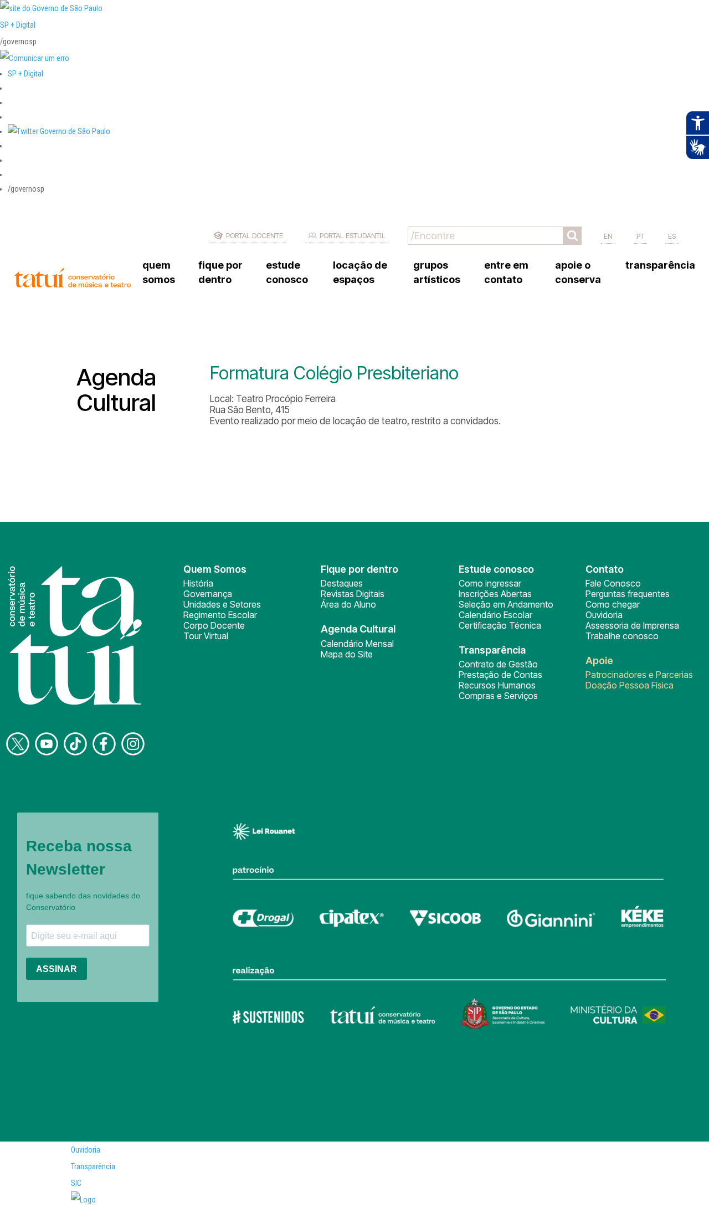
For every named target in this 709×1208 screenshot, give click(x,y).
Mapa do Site (347, 654)
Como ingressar (490, 583)
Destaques (342, 583)
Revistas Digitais (352, 593)
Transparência (93, 1166)
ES (672, 236)
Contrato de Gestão (498, 664)
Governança (207, 593)
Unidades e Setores (222, 604)
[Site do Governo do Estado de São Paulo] (51, 8)
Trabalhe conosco (622, 635)
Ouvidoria (604, 614)
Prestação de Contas (500, 674)
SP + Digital (17, 24)
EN (608, 236)
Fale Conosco (613, 583)
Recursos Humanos (497, 685)
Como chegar (612, 604)
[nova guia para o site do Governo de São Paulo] (34, 58)
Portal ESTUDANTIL (353, 235)
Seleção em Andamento (506, 604)
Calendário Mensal (357, 643)
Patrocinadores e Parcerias (639, 674)
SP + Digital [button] (25, 73)
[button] (59, 131)
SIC (76, 1183)
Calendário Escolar (495, 614)
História (198, 583)
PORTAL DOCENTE (254, 235)
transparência (660, 265)
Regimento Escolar (220, 614)
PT (640, 236)
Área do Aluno (348, 604)
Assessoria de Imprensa (632, 625)
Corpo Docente (214, 625)
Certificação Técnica (500, 625)
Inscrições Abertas (495, 593)
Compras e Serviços (498, 695)
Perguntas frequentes (627, 593)
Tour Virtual (205, 635)
